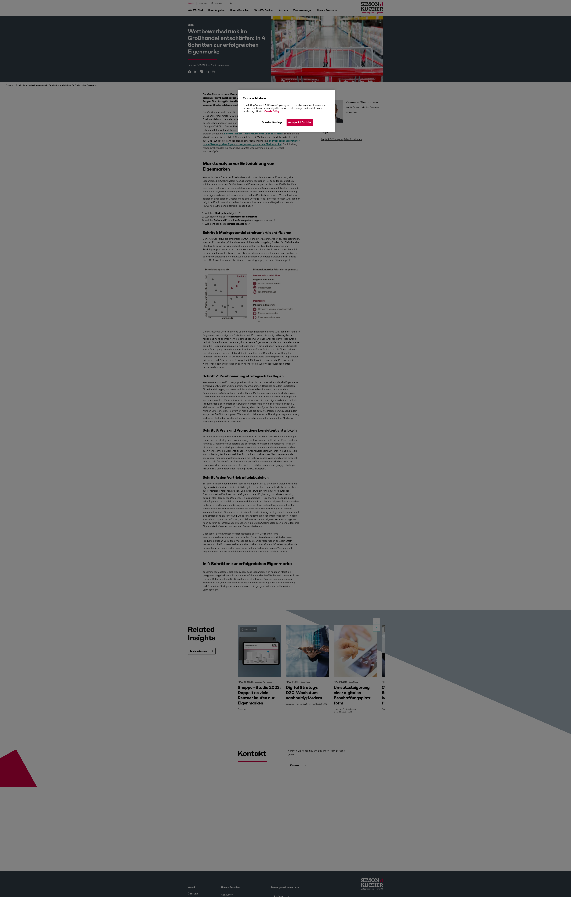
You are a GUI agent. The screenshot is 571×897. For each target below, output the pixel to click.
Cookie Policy (271, 111)
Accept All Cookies (299, 122)
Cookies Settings (272, 122)
